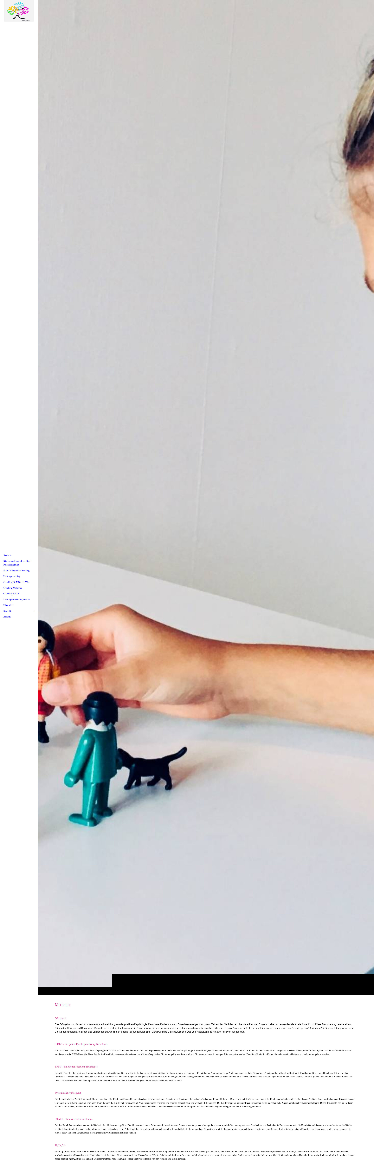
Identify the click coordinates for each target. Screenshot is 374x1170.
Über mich (8, 605)
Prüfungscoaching (11, 576)
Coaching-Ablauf (11, 593)
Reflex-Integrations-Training (16, 570)
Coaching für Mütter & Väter (16, 582)
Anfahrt (7, 616)
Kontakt (7, 611)
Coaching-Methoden (12, 588)
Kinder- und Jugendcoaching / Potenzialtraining (17, 563)
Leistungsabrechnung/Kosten (16, 599)
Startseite (7, 555)
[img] (206, 497)
